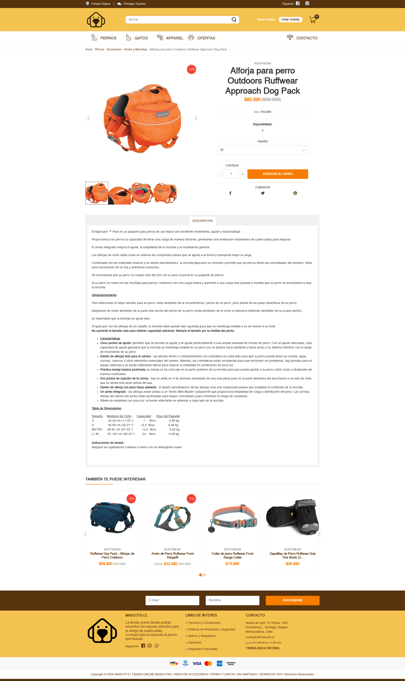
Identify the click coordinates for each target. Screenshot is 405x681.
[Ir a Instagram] (306, 4)
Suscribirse (292, 600)
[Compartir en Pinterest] (295, 193)
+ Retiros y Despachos (201, 636)
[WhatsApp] (314, 4)
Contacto (306, 38)
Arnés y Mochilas (135, 49)
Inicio (88, 49)
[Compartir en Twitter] (263, 193)
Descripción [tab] (202, 221)
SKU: (257, 112)
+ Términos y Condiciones (203, 623)
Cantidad (232, 166)
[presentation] (88, 118)
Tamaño (262, 141)
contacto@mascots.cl (260, 637)
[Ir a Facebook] (297, 4)
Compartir (262, 187)
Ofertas (205, 38)
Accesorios (114, 49)
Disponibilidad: (262, 124)
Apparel (174, 38)
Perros (107, 38)
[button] (200, 574)
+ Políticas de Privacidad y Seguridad (210, 629)
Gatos (141, 38)
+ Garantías (193, 642)
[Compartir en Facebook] (230, 193)
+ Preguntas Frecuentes (202, 649)
